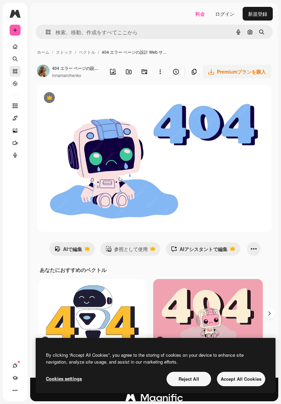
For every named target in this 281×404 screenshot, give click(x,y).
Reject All (189, 379)
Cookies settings (64, 378)
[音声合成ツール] (15, 155)
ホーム (43, 52)
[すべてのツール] (15, 105)
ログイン (224, 13)
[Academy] (15, 378)
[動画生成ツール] (15, 142)
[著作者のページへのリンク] (43, 71)
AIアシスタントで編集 (199, 250)
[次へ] (269, 313)
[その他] (15, 390)
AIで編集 (68, 250)
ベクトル (87, 52)
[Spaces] (15, 118)
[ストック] (15, 71)
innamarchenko (66, 75)
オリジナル (84, 98)
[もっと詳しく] (15, 83)
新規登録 (257, 13)
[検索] (15, 58)
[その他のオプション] (160, 71)
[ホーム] (15, 46)
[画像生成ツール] (15, 130)
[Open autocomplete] (45, 32)
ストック (64, 52)
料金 (200, 13)
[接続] (15, 365)
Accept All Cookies (241, 379)
